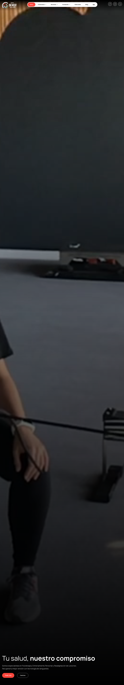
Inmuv (31, 4)
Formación (65, 4)
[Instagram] (115, 4)
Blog (86, 4)
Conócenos (41, 4)
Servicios (53, 4)
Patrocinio (78, 4)
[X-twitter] (120, 4)
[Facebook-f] (110, 4)
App (94, 4)
